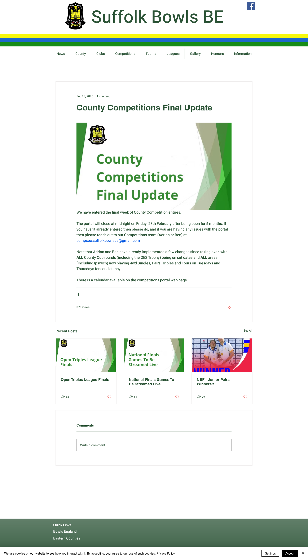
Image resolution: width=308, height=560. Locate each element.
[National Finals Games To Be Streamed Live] (154, 355)
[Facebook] (251, 6)
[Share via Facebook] (78, 294)
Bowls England (65, 531)
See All (248, 330)
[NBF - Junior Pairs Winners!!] (222, 355)
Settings (270, 553)
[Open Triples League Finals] (86, 355)
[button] (125, 54)
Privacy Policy (166, 553)
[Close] (302, 553)
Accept (289, 553)
